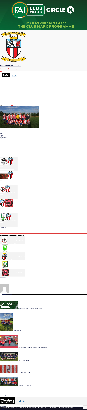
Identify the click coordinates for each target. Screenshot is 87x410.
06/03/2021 (51, 347)
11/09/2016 (15, 164)
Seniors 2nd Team (8, 93)
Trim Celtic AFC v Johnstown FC (7, 224)
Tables (1, 136)
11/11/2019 (33, 372)
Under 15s (7, 88)
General (1, 133)
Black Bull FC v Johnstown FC (6, 183)
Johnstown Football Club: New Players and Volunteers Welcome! (30, 308)
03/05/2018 (33, 385)
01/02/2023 (45, 308)
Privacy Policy (7, 409)
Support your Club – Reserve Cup (24, 385)
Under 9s (6, 82)
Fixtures (1, 134)
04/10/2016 (13, 192)
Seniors (3, 91)
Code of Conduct (8, 98)
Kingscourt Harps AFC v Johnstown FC (8, 196)
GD (23, 235)
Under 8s (6, 80)
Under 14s (7, 86)
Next (5, 227)
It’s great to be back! (17, 330)
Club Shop (4, 103)
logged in (6, 395)
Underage (4, 79)
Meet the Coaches (3, 137)
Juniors (3, 84)
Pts (24, 235)
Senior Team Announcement (23, 360)
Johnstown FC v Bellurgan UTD (6, 210)
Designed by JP (3, 406)
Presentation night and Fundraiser (24, 372)
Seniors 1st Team (8, 92)
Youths (6, 90)
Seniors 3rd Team (8, 94)
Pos (1, 235)
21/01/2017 (13, 220)
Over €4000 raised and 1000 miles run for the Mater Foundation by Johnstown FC (33, 347)
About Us (4, 95)
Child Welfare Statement (9, 96)
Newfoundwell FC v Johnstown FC (7, 169)
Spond (6, 101)
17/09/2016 (15, 178)
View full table (3, 277)
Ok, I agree (2, 409)
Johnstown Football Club (10, 65)
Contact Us (7, 99)
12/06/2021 (23, 330)
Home (3, 77)
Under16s (6, 89)
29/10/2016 (15, 206)
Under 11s (7, 83)
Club (9, 235)
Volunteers (7, 102)
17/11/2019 (31, 360)
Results (1, 135)
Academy (4, 78)
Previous (1, 227)
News (1, 138)
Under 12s (7, 85)
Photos (6, 100)
